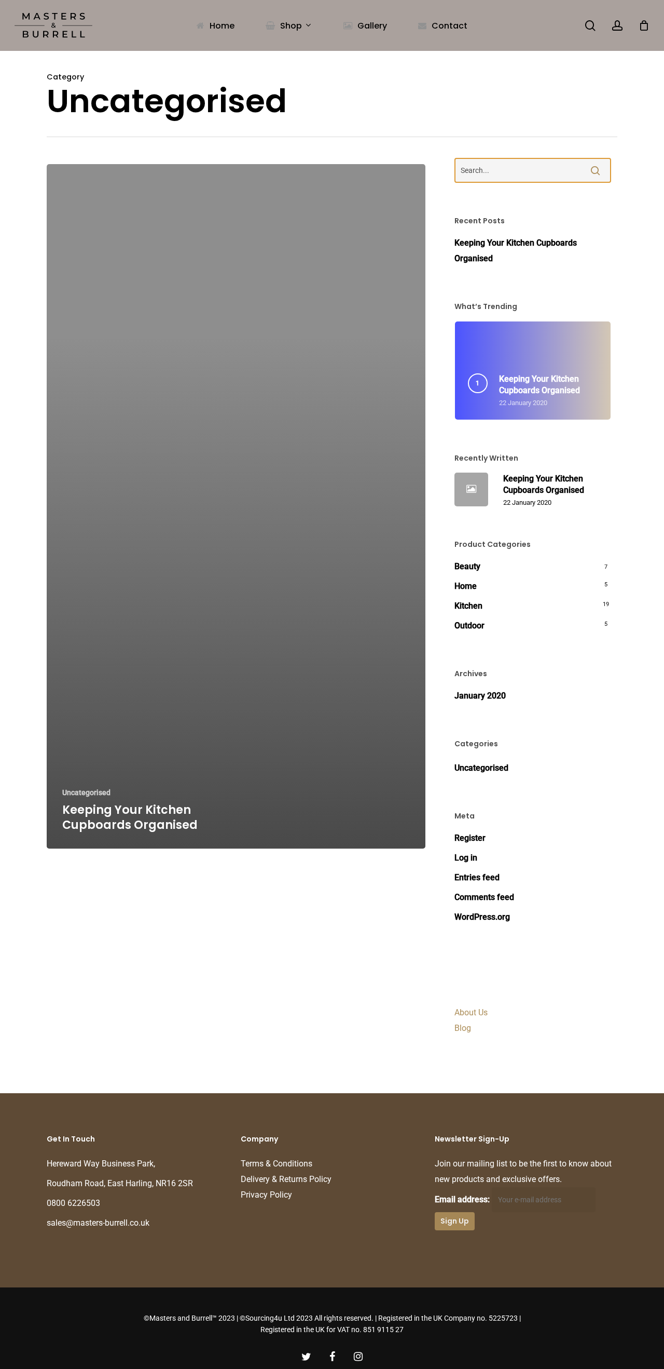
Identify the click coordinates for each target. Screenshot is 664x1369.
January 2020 (480, 696)
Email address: (463, 1199)
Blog (462, 1028)
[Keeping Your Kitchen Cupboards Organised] (236, 506)
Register (470, 838)
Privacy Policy (266, 1195)
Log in (465, 858)
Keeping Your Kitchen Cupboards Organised (515, 250)
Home (465, 586)
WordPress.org (482, 917)
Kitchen (468, 606)
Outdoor (469, 625)
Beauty (467, 566)
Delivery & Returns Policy (286, 1179)
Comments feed (484, 897)
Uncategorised (86, 792)
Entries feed (477, 877)
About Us (471, 1012)
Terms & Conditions (276, 1164)
